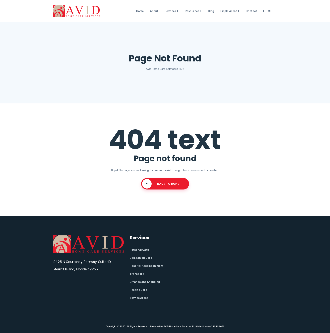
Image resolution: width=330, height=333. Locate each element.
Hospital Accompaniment (146, 266)
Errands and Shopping (145, 282)
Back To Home (163, 183)
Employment (228, 11)
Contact (251, 11)
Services (170, 11)
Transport (137, 274)
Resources (192, 11)
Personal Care (139, 250)
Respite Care (138, 290)
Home (140, 11)
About (154, 11)
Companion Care (141, 258)
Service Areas (139, 298)
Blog (211, 11)
